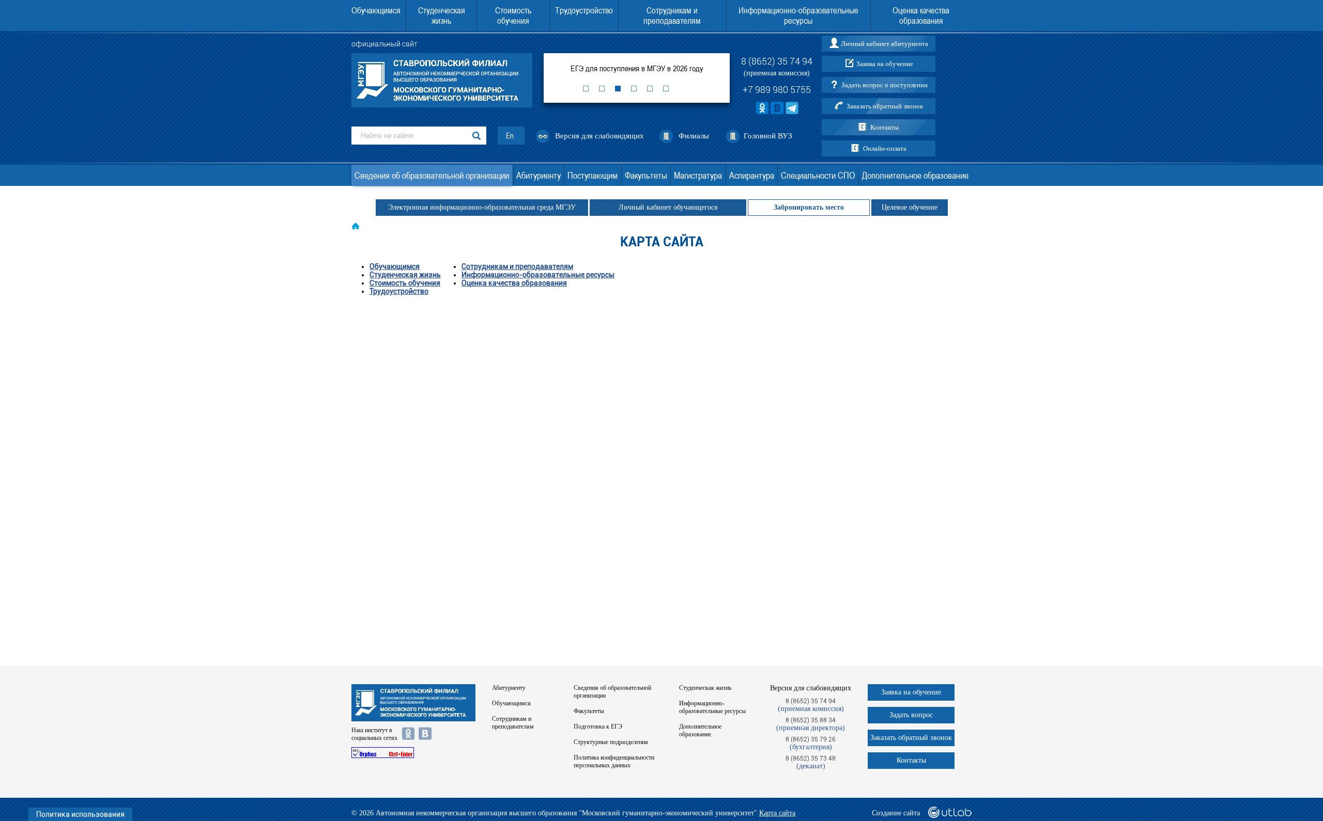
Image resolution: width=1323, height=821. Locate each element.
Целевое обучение (909, 207)
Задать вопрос (911, 715)
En (510, 135)
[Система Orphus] (413, 752)
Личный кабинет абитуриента (884, 44)
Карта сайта (777, 813)
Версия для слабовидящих (599, 136)
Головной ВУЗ (768, 136)
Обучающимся (376, 10)
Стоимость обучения (513, 15)
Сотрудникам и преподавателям (672, 15)
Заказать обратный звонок (885, 106)
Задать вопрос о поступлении (884, 85)
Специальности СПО (818, 175)
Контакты (884, 127)
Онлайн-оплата (884, 148)
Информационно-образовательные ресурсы (798, 15)
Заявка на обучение (884, 64)
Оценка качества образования (921, 15)
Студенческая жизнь (441, 15)
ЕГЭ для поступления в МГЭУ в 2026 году (637, 68)
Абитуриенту (538, 175)
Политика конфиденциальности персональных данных (614, 761)
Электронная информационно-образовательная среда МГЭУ (482, 207)
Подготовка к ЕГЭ (598, 726)
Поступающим (592, 175)
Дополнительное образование (915, 175)
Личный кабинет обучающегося (668, 207)
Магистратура (698, 175)
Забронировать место (809, 207)
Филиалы (694, 136)
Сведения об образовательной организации (432, 175)
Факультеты (646, 175)
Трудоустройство (584, 10)
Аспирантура (751, 175)
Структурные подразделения (611, 742)
